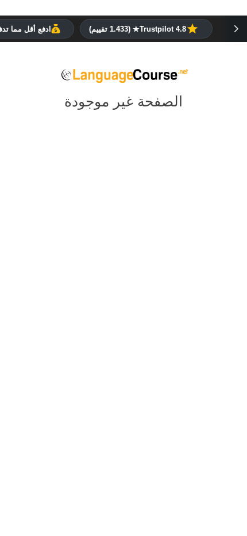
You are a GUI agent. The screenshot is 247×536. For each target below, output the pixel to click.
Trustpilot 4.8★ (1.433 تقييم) (137, 29)
